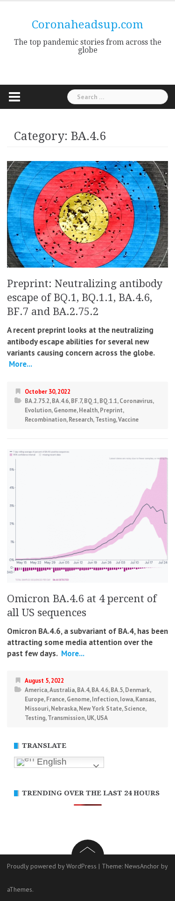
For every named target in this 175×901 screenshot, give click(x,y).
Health (88, 410)
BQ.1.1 (108, 401)
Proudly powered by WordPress (52, 866)
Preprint (111, 410)
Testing (105, 420)
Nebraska (64, 709)
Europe (34, 699)
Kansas (144, 699)
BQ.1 (90, 401)
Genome (65, 410)
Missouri (37, 709)
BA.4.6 (60, 401)
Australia (62, 690)
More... (19, 364)
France (55, 699)
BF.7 (76, 401)
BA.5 (117, 690)
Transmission (66, 718)
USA (102, 718)
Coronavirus (136, 401)
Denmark (137, 690)
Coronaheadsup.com (87, 24)
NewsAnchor (142, 866)
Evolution (38, 410)
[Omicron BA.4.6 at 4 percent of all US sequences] (87, 515)
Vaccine (128, 420)
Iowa (126, 699)
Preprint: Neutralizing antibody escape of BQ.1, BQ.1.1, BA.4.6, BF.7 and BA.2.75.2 (84, 297)
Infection (105, 699)
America (36, 690)
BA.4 (83, 690)
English (51, 762)
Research (81, 420)
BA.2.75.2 (37, 401)
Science (134, 709)
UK (90, 718)
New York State (100, 709)
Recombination (45, 420)
